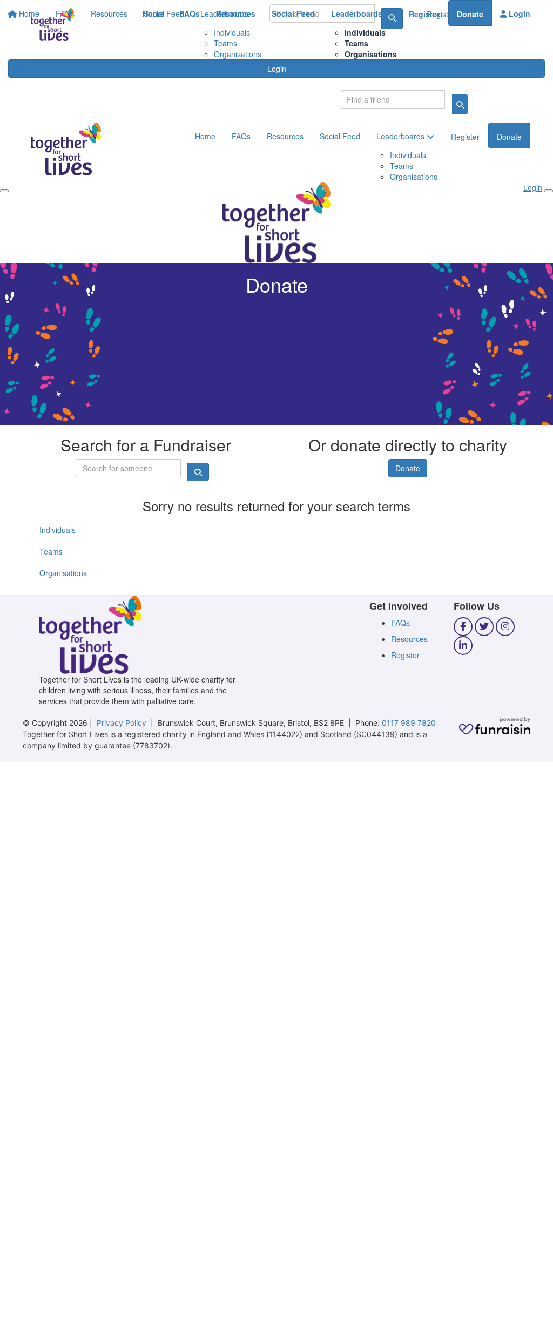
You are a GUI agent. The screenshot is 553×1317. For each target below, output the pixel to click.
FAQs (190, 13)
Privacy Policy (121, 722)
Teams (356, 43)
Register (424, 14)
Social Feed (293, 13)
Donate (470, 14)
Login (518, 13)
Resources (235, 13)
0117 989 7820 (409, 722)
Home (153, 13)
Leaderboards (358, 13)
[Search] (460, 104)
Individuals (365, 32)
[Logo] (52, 24)
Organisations (371, 54)
